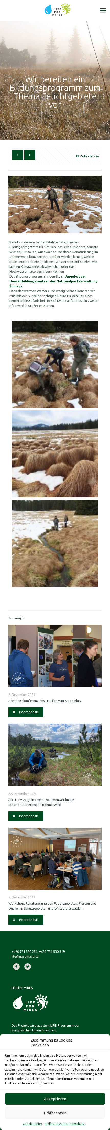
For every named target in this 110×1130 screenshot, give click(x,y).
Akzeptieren (55, 1099)
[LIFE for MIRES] (57, 9)
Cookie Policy (32, 1123)
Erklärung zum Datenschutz (65, 1123)
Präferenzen (55, 1113)
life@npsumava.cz (25, 956)
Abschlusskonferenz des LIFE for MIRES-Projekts (44, 700)
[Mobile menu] (103, 10)
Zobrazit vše (89, 156)
